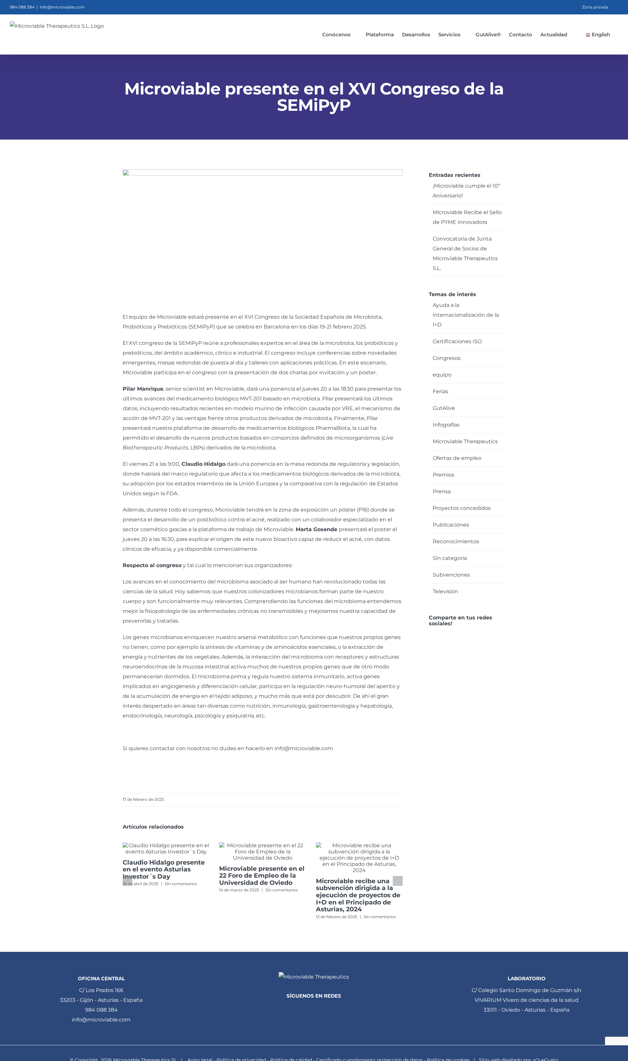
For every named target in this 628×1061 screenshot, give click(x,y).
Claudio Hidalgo (203, 464)
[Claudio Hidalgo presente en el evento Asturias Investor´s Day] (166, 845)
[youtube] (325, 1009)
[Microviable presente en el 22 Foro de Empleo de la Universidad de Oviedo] (262, 845)
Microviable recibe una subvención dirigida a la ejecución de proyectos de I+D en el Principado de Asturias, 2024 (358, 895)
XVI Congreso (262, 317)
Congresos (447, 358)
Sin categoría (450, 558)
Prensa (442, 491)
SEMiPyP (201, 327)
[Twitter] (440, 634)
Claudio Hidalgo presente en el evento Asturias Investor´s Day (164, 869)
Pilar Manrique (143, 389)
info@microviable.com (62, 7)
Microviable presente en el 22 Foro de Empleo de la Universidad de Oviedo (262, 875)
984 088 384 (101, 1010)
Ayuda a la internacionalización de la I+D (466, 315)
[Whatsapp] (449, 634)
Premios (443, 475)
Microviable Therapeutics (465, 441)
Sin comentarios (181, 883)
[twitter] (314, 1009)
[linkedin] (303, 1009)
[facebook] (291, 1009)
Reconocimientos (456, 541)
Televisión (445, 591)
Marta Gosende (316, 529)
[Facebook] (431, 634)
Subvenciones (451, 575)
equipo (442, 375)
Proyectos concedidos (462, 508)
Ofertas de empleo (457, 458)
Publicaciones (451, 525)
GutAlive (444, 408)
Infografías (446, 425)
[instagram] (336, 1009)
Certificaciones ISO (457, 341)
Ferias (440, 391)
